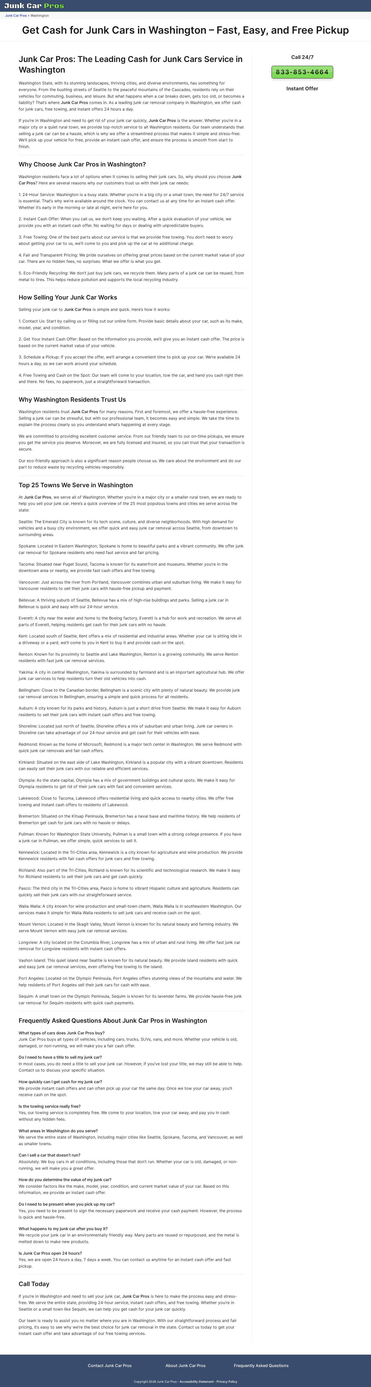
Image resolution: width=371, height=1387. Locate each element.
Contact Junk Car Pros (110, 1365)
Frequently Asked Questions (261, 1365)
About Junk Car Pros (186, 1365)
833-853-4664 (302, 72)
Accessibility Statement (197, 1381)
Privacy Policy (227, 1381)
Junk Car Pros (16, 15)
